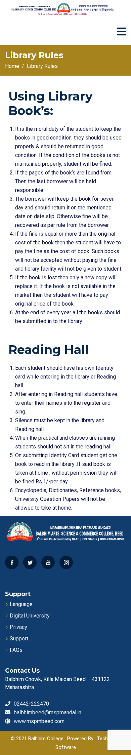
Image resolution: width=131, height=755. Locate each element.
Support (19, 638)
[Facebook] (11, 562)
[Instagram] (66, 562)
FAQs (16, 650)
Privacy (18, 627)
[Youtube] (48, 562)
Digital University (30, 615)
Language (21, 604)
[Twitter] (30, 562)
